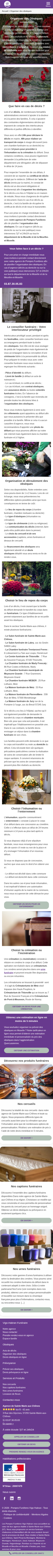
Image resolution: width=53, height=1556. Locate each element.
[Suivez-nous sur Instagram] (20, 1499)
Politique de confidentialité (16, 1514)
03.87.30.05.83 (13, 283)
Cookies (8, 1518)
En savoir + (26, 1138)
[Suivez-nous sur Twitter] (13, 1499)
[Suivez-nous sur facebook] (6, 1499)
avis (26, 1409)
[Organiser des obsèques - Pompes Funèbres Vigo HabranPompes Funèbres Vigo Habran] (26, 4)
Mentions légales (40, 1514)
